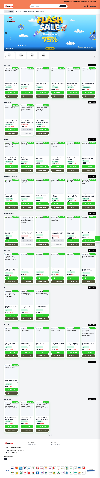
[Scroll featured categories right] (94, 56)
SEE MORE (92, 65)
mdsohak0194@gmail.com (16, 450)
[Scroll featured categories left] (5, 56)
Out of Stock (27, 129)
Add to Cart (12, 96)
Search (63, 6)
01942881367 (13, 452)
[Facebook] (5, 459)
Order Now (12, 92)
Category (10, 11)
